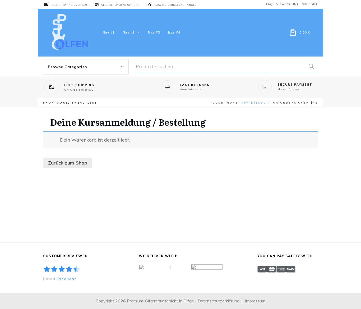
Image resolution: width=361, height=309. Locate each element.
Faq (269, 4)
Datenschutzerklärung (218, 300)
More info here (190, 89)
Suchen (311, 66)
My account (287, 4)
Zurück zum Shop (67, 163)
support (310, 4)
